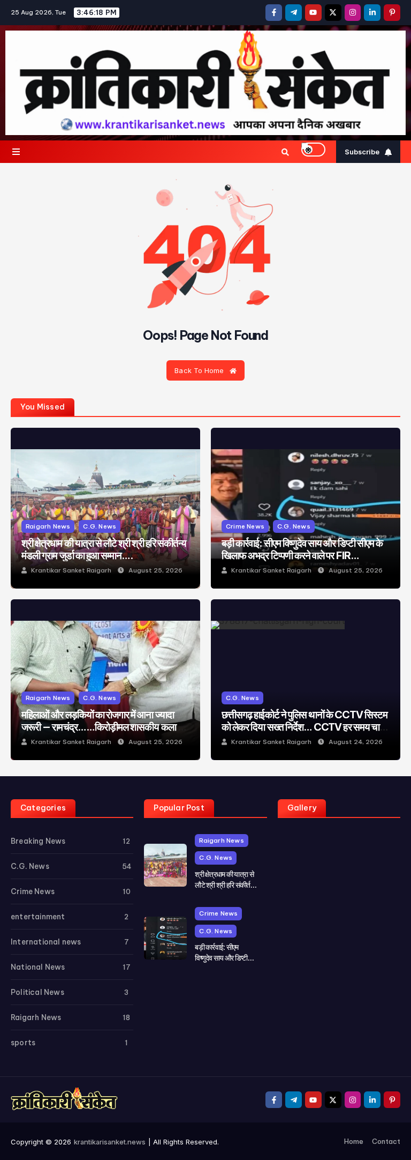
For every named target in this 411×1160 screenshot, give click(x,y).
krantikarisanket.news (110, 1141)
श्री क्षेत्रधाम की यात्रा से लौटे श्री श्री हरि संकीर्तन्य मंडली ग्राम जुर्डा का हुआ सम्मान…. (103, 549)
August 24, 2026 (356, 742)
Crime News (245, 526)
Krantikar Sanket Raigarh (71, 570)
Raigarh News (48, 526)
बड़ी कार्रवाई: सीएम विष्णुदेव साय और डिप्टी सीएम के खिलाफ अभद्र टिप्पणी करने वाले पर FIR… (302, 549)
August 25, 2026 (155, 570)
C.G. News (99, 526)
